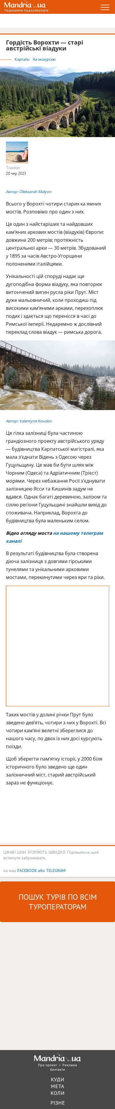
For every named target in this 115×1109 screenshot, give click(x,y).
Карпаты (22, 59)
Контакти (57, 1069)
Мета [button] (57, 1086)
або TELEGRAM (51, 870)
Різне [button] (57, 1102)
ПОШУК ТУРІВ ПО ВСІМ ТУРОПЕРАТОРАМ (58, 901)
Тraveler (13, 167)
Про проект (47, 1065)
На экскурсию (44, 59)
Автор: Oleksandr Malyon (28, 191)
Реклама (70, 1065)
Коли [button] (57, 1093)
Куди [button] (57, 1079)
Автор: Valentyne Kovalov (29, 421)
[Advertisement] (57, 646)
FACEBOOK (27, 870)
